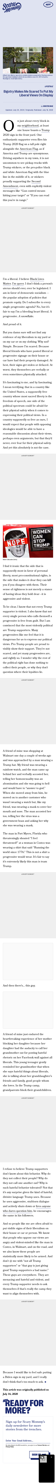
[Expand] (42, 1457)
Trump (45, 130)
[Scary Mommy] (12, 7)
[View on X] (28, 961)
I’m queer (18, 284)
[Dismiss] (51, 1457)
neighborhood (30, 126)
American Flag (29, 149)
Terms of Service (42, 1445)
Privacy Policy (10, 1447)
